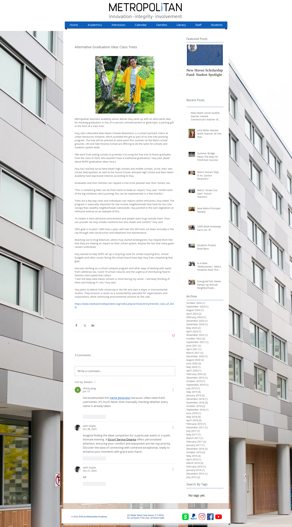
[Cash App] (185, 516)
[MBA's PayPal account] (193, 516)
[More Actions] (173, 390)
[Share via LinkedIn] (92, 325)
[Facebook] (210, 516)
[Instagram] (202, 516)
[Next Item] (218, 55)
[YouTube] (218, 516)
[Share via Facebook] (76, 325)
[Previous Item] (191, 55)
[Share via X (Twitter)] (84, 325)
